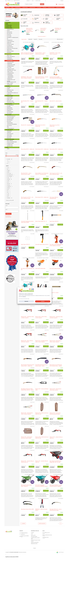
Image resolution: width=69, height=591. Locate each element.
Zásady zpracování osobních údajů (24, 298)
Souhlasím (42, 301)
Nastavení (26, 301)
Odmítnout (24, 296)
